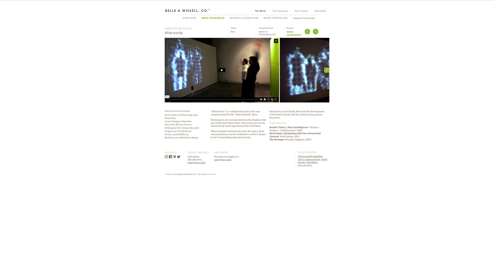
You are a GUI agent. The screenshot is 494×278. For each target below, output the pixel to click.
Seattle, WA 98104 (307, 162)
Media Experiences (212, 18)
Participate (301, 11)
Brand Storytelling (276, 18)
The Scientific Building (310, 156)
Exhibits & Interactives (244, 18)
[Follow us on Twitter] (179, 158)
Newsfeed (320, 11)
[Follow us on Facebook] (171, 158)
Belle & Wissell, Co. (187, 174)
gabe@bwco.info (196, 162)
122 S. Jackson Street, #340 (312, 159)
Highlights (189, 18)
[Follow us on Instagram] (167, 158)
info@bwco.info (222, 159)
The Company (280, 11)
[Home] (187, 8)
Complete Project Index (304, 18)
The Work (260, 11)
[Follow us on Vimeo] (175, 158)
